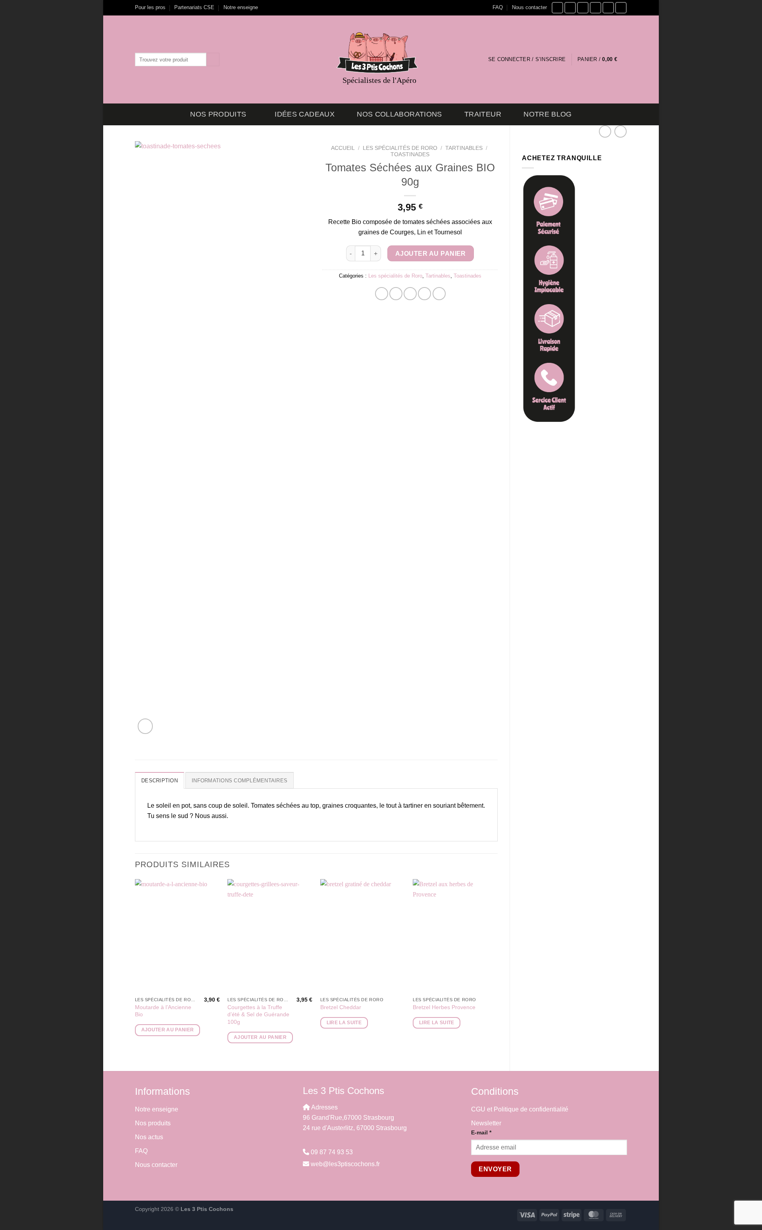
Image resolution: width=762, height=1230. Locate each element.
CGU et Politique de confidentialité (519, 1109)
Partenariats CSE (194, 7)
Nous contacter (529, 7)
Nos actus (149, 1137)
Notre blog (547, 114)
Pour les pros (150, 7)
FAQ (498, 7)
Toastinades (410, 154)
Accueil (343, 148)
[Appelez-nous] (595, 7)
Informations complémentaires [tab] (239, 781)
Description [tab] (159, 781)
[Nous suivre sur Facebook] (557, 7)
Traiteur (482, 114)
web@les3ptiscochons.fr (345, 1164)
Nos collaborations (399, 114)
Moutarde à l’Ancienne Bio (163, 1011)
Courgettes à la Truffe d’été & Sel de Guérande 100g (258, 1014)
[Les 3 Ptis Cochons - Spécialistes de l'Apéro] (381, 52)
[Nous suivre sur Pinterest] (608, 7)
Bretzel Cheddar (340, 1007)
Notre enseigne (240, 7)
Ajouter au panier (430, 253)
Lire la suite (344, 1022)
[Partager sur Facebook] (381, 293)
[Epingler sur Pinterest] (424, 293)
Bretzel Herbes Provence (444, 1007)
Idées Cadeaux (305, 114)
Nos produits (218, 114)
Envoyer (495, 1169)
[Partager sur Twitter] (395, 293)
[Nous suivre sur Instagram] (570, 7)
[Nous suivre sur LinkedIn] (621, 7)
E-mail (481, 1132)
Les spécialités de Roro (400, 148)
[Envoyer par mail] (410, 293)
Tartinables (464, 148)
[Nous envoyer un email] (583, 7)
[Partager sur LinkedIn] (439, 293)
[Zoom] (145, 726)
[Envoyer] (212, 59)
